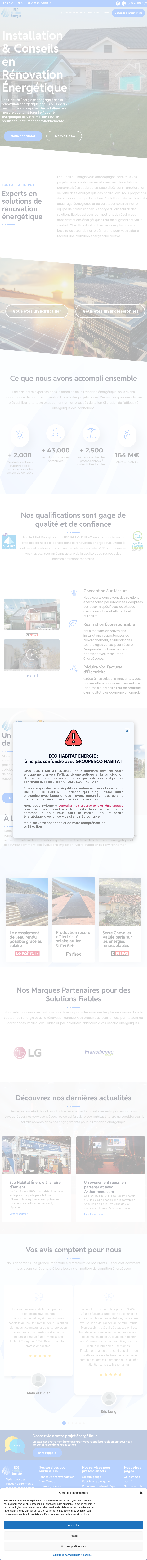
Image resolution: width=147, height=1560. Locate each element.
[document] (73, 780)
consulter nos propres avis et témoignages (91, 805)
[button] (141, 1493)
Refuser (73, 1535)
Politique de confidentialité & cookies (72, 1555)
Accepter (73, 1525)
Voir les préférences (73, 1546)
